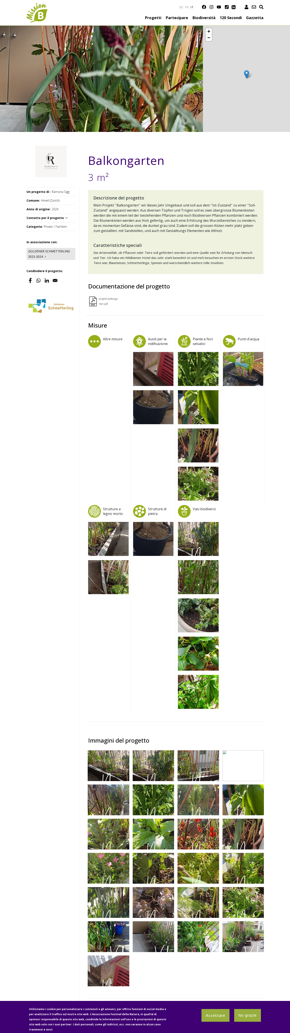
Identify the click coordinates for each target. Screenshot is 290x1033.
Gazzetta (254, 17)
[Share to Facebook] (30, 280)
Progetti (153, 17)
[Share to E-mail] (55, 280)
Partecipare (177, 17)
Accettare (215, 1015)
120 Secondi (231, 17)
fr (187, 7)
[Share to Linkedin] (47, 280)
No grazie (247, 1015)
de (181, 7)
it (192, 7)
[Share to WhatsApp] (38, 280)
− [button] (208, 37)
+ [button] (208, 31)
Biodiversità (203, 17)
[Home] (37, 6)
